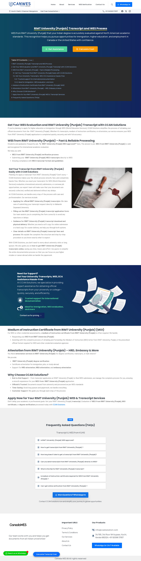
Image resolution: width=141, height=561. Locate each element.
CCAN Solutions (59, 405)
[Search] (112, 5)
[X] (126, 11)
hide (30, 60)
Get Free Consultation (49, 11)
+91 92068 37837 (111, 11)
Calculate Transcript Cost (46, 554)
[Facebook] (122, 11)
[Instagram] (130, 11)
